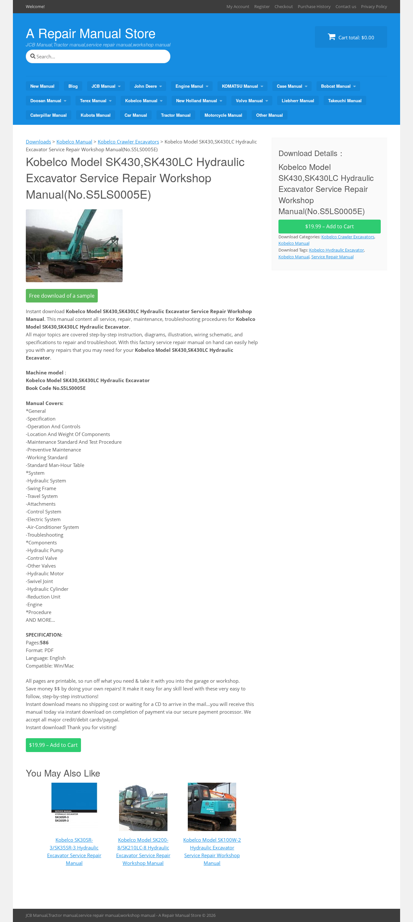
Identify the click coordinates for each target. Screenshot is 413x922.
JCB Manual (104, 86)
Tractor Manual (176, 115)
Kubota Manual (96, 115)
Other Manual (269, 115)
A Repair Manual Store (91, 32)
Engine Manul (189, 86)
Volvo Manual (249, 100)
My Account (238, 6)
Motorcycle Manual (223, 115)
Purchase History (314, 6)
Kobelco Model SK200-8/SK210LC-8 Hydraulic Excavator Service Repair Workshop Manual (143, 851)
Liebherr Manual (298, 100)
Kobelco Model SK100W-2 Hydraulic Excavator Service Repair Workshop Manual (212, 851)
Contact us (346, 6)
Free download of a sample (62, 295)
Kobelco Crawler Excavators (347, 237)
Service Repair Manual (332, 257)
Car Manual (136, 115)
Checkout (284, 6)
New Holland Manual (196, 100)
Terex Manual (93, 100)
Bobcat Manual (336, 86)
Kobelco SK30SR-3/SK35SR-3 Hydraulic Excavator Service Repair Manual (74, 851)
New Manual (42, 86)
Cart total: (355, 37)
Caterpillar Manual (48, 115)
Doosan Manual (45, 100)
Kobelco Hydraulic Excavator (336, 250)
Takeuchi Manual (345, 100)
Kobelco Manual (141, 100)
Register (262, 6)
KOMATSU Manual (240, 86)
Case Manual (289, 86)
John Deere (145, 86)
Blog (73, 86)
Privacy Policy (374, 6)
